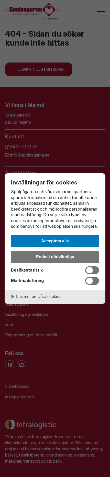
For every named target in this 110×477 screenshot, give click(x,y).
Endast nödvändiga (55, 256)
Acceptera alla (55, 241)
